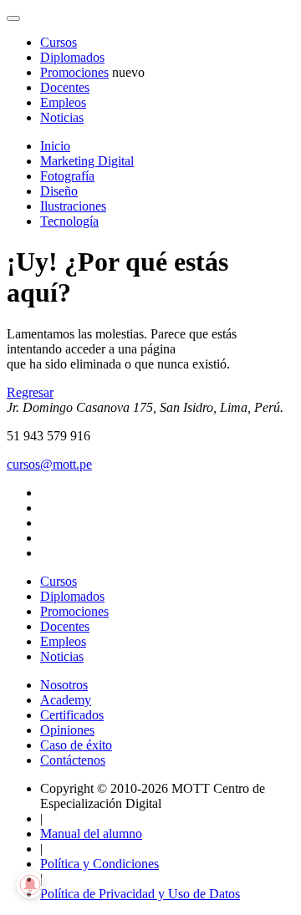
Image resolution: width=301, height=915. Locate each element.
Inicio (55, 146)
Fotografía (67, 176)
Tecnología (69, 221)
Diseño (59, 191)
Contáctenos (72, 760)
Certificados (72, 715)
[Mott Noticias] (13, 18)
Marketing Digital (87, 161)
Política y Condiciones (99, 864)
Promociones (74, 72)
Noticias (62, 117)
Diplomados (72, 57)
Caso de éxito (76, 745)
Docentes (64, 87)
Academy (65, 700)
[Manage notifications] (30, 885)
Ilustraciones (73, 206)
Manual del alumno (91, 833)
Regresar (30, 392)
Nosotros (64, 685)
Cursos (58, 42)
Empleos (63, 102)
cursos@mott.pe (49, 464)
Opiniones (67, 730)
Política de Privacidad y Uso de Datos (140, 894)
